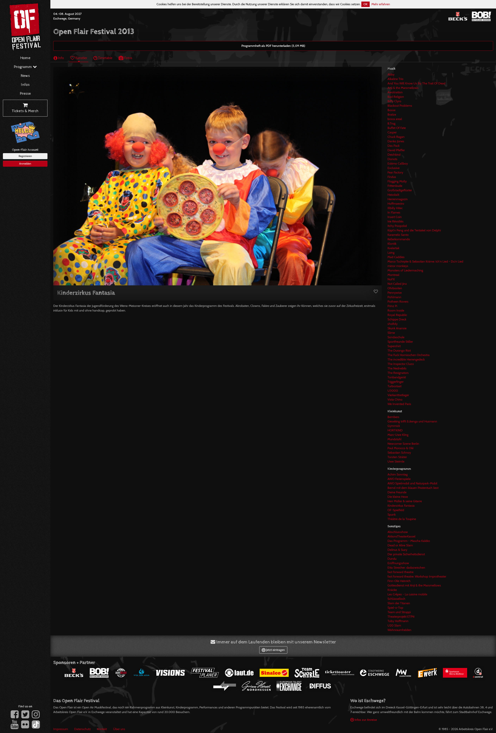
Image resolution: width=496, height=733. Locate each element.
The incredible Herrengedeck (406, 359)
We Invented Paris (399, 404)
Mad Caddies (396, 257)
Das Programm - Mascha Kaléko (409, 541)
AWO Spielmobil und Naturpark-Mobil (412, 483)
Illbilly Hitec (395, 208)
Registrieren (25, 156)
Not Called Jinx (397, 284)
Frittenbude (395, 186)
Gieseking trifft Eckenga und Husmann (412, 421)
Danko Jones (396, 141)
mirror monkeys (398, 266)
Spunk (392, 514)
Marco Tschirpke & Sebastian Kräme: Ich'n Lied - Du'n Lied (425, 261)
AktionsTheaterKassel (401, 536)
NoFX (391, 279)
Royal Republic (397, 315)
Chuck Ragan (396, 137)
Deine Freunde (397, 492)
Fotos (127, 58)
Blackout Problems (400, 105)
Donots (392, 159)
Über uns (119, 729)
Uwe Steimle (396, 461)
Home (25, 58)
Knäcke (392, 590)
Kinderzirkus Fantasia (401, 505)
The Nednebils (397, 368)
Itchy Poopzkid (397, 226)
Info (60, 58)
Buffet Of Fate (397, 128)
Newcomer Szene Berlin (403, 443)
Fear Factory (395, 172)
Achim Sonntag (398, 474)
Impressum (60, 729)
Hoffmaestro (396, 203)
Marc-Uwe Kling (398, 435)
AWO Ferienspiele (399, 479)
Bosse (391, 110)
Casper (392, 132)
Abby (391, 74)
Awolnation (395, 92)
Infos (25, 84)
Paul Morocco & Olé (400, 448)
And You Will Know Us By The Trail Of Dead (416, 83)
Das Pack (394, 146)
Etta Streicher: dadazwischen (406, 567)
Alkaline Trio (395, 79)
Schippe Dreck (397, 319)
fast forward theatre (400, 572)
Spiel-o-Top (395, 607)
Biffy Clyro (394, 101)
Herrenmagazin (398, 199)
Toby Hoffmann (398, 621)
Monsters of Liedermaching (405, 270)
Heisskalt (393, 195)
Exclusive (394, 168)
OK (365, 4)
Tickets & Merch (25, 111)
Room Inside (396, 310)
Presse (25, 93)
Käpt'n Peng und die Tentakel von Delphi (414, 230)
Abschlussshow (398, 532)
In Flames (394, 212)
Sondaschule (396, 337)
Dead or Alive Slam (400, 545)
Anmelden (25, 163)
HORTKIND (395, 430)
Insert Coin (395, 217)
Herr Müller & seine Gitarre (405, 501)
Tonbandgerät (397, 377)
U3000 (393, 390)
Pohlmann (394, 297)
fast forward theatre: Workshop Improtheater (417, 576)
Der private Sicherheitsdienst (406, 554)
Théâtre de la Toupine (402, 519)
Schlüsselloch (396, 599)
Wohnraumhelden (399, 630)
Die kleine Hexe (398, 497)
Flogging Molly (397, 181)
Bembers (393, 417)
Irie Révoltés (396, 221)
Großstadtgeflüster (400, 190)
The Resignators (398, 373)
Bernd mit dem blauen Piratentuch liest (413, 488)
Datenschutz (82, 729)
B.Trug (391, 123)
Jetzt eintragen (275, 650)
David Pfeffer (396, 150)
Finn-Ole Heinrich (399, 581)
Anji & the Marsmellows (403, 88)
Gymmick (394, 426)
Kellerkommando (399, 239)
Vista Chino (395, 399)
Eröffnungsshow (398, 563)
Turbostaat (394, 386)
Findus (392, 177)
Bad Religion (396, 97)
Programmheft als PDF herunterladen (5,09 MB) (273, 46)
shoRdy (393, 324)
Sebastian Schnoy (399, 452)
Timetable (104, 58)
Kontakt (102, 729)
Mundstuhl (394, 439)
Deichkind (394, 154)
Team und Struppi (399, 612)
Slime (391, 333)
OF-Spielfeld (396, 510)
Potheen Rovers (398, 301)
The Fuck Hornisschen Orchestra (409, 355)
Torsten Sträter (397, 457)
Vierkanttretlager (398, 395)
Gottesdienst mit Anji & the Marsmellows (414, 585)
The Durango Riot (399, 350)
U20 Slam (394, 625)
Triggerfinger (396, 382)
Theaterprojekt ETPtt (401, 616)
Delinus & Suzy (397, 550)
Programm (23, 67)
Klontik (392, 243)
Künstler (81, 58)
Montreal (393, 275)
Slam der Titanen (399, 603)
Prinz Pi (392, 306)
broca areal (395, 119)
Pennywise (395, 292)
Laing (391, 252)
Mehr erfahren (380, 4)
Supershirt (394, 346)
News (25, 76)
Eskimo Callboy (398, 163)
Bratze (392, 114)
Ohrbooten (395, 288)
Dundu (392, 558)
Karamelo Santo (398, 235)
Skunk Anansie (397, 328)
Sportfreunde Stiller (400, 341)
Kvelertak (393, 248)
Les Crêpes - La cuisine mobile (407, 594)
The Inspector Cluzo (401, 364)
